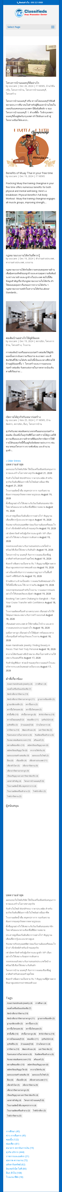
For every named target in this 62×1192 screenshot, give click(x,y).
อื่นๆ (25, 423)
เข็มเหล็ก (21, 760)
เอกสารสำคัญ (14, 781)
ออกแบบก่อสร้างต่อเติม (18, 755)
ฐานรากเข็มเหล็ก (46, 699)
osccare (13, 85)
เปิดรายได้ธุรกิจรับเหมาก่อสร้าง (23, 417)
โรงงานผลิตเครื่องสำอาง (18, 791)
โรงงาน (27, 345)
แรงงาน (29, 262)
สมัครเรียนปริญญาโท (17, 750)
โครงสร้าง (11, 93)
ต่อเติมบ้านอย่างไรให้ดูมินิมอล (22, 338)
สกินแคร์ (39, 740)
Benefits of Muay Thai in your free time (29, 173)
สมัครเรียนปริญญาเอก (38, 745)
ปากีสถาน (13, 730)
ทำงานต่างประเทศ (45, 258)
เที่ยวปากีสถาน (30, 765)
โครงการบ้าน (17, 89)
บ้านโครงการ (43, 724)
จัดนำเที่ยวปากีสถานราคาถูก (21, 699)
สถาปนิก (40, 341)
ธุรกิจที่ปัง (12, 724)
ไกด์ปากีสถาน (14, 796)
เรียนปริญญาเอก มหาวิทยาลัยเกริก (22, 776)
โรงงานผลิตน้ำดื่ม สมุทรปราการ (21, 786)
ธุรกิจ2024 (47, 719)
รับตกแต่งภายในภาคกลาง (19, 735)
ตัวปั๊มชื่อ (12, 714)
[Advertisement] (31, 840)
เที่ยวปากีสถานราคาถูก (18, 770)
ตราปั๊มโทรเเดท (15, 709)
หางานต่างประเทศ (15, 262)
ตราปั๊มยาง (32, 704)
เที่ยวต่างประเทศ (38, 760)
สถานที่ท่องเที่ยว (15, 745)
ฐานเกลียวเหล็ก (15, 704)
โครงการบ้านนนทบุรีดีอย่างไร (22, 83)
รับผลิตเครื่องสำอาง (44, 735)
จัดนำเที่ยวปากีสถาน (17, 694)
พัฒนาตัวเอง (28, 730)
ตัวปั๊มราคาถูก (28, 714)
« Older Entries (13, 460)
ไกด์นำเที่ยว (39, 791)
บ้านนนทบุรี (27, 724)
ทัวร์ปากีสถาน (46, 714)
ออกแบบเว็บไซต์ (40, 755)
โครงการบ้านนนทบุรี (36, 89)
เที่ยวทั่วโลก (13, 765)
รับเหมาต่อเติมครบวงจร (19, 740)
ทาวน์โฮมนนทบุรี (15, 719)
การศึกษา (40, 684)
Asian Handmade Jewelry (19, 684)
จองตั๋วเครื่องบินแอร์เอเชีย (19, 689)
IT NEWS (40, 85)
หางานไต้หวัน (37, 750)
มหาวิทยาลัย (45, 730)
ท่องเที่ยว (32, 719)
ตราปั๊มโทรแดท (33, 709)
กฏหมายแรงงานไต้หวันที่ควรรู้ (23, 255)
